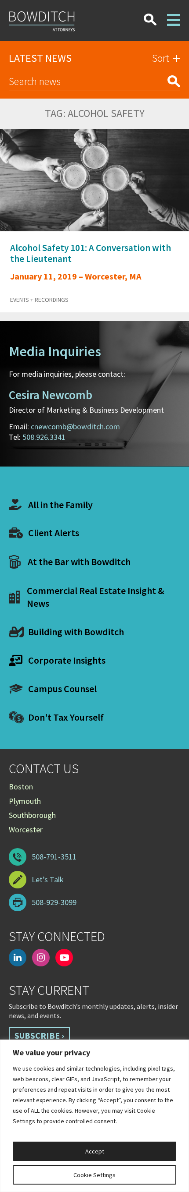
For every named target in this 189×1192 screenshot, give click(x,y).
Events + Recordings (39, 300)
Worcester (26, 829)
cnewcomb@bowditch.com (75, 426)
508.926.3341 (43, 437)
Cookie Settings (94, 1175)
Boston (21, 787)
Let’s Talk (48, 879)
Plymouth (25, 801)
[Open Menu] (173, 14)
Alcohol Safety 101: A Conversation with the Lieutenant (90, 253)
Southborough (32, 815)
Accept (94, 1151)
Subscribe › (39, 1035)
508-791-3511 (54, 857)
